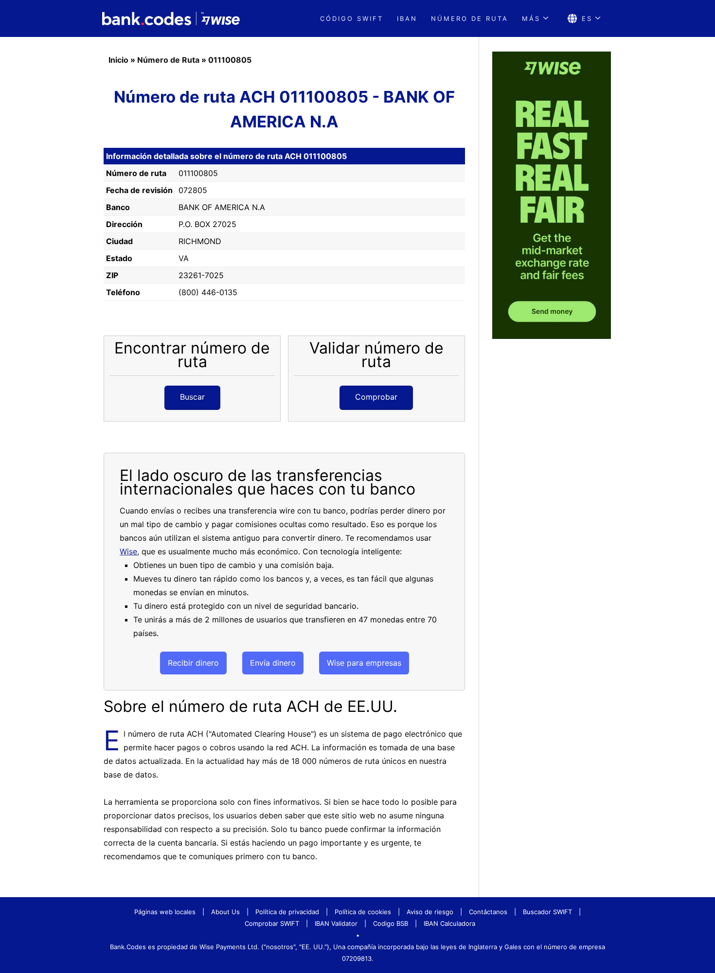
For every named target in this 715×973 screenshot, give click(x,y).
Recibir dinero (193, 663)
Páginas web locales (165, 912)
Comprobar (376, 397)
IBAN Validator (336, 923)
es (587, 18)
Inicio (118, 60)
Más (531, 18)
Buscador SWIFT (547, 912)
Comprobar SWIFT (272, 923)
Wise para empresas (364, 663)
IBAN (407, 18)
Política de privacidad (287, 912)
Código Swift (351, 18)
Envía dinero (273, 663)
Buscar (192, 397)
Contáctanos (488, 912)
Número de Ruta (168, 60)
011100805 (229, 60)
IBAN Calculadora (449, 923)
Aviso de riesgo (430, 912)
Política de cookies (363, 912)
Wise (128, 551)
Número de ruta (469, 18)
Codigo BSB (390, 923)
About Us (225, 912)
